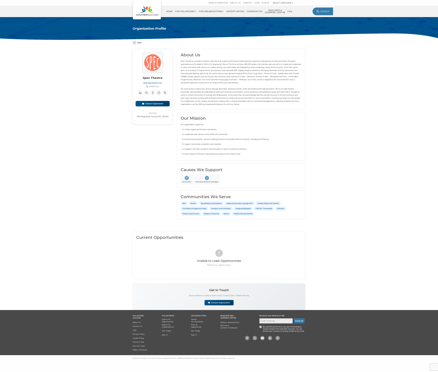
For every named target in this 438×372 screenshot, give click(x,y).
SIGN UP (299, 321)
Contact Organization (154, 104)
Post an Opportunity (196, 326)
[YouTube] (146, 92)
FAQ (290, 11)
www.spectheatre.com (152, 83)
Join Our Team (139, 346)
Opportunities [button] (235, 11)
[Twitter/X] (165, 92)
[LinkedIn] (140, 92)
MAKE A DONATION (218, 3)
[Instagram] (158, 92)
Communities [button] (254, 11)
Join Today (166, 331)
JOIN (257, 3)
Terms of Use (138, 342)
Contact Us (137, 326)
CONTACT (247, 3)
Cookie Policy (138, 338)
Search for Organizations (168, 326)
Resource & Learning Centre (275, 11)
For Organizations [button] (210, 11)
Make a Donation (140, 350)
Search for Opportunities (168, 320)
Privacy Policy (139, 334)
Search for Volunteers (197, 320)
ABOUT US (235, 3)
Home (169, 11)
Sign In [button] (165, 335)
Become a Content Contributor (229, 326)
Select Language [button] (282, 3)
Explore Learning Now (229, 322)
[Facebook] (152, 92)
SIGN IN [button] (265, 3)
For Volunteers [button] (185, 11)
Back (139, 42)
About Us (137, 322)
